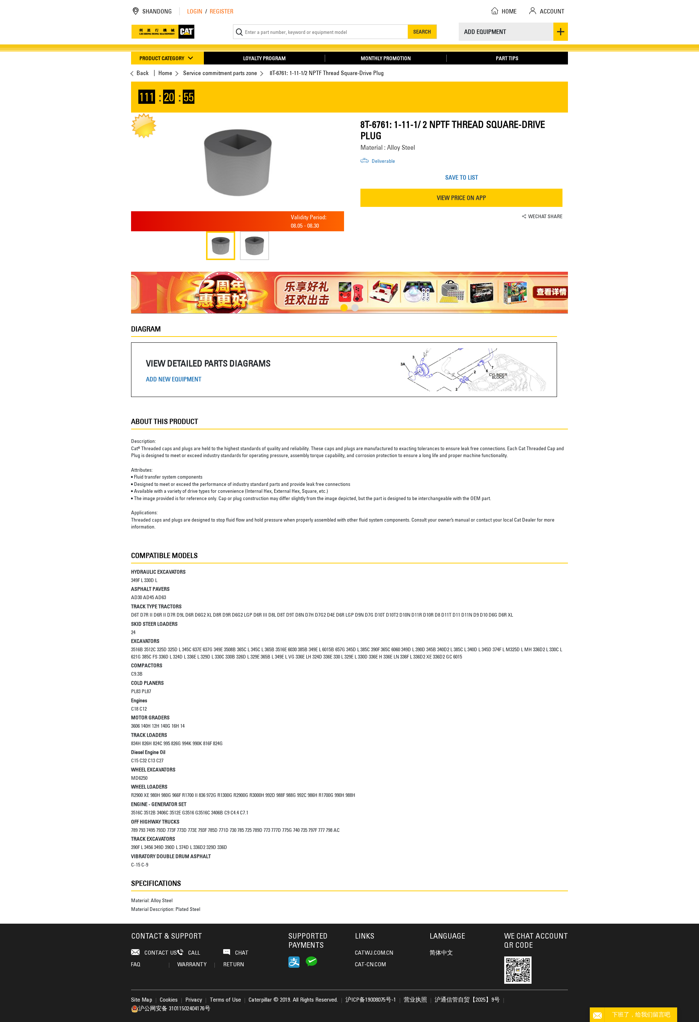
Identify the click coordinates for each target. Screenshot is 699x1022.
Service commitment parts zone (220, 72)
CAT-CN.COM (370, 965)
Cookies (169, 1000)
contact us (160, 953)
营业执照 (415, 1000)
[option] (237, 162)
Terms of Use (225, 1000)
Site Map (141, 1000)
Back (143, 72)
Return (233, 965)
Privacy (193, 1000)
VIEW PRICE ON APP (461, 197)
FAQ (136, 965)
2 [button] (355, 307)
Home (165, 72)
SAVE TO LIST (461, 177)
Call (193, 953)
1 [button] (344, 307)
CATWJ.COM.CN (374, 953)
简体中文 (441, 953)
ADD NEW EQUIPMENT (173, 379)
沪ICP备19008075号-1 (370, 1000)
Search (422, 31)
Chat (241, 953)
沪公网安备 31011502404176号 (174, 1009)
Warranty (191, 965)
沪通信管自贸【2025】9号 (467, 1000)
